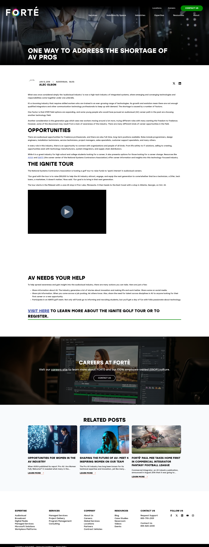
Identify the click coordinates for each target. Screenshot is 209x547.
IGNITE (40, 158)
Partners (88, 527)
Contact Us (191, 8)
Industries (140, 16)
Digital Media (21, 521)
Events (118, 527)
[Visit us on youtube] (187, 516)
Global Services (92, 521)
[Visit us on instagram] (193, 516)
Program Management (60, 521)
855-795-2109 (147, 519)
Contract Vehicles (93, 529)
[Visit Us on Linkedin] (180, 83)
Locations (156, 8)
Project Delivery (57, 519)
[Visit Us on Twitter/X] (174, 83)
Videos (118, 524)
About (196, 16)
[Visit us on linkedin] (182, 516)
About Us (88, 516)
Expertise (159, 16)
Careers (171, 8)
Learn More (34, 473)
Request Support (149, 516)
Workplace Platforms (26, 529)
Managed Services (24, 524)
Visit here (38, 311)
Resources (178, 16)
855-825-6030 (148, 526)
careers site (59, 370)
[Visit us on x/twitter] (177, 516)
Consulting (54, 524)
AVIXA (30, 158)
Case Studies (121, 519)
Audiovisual (62, 82)
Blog (71, 82)
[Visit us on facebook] (171, 516)
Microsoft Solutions (25, 527)
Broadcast (20, 519)
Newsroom (120, 521)
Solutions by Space (116, 16)
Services (92, 16)
